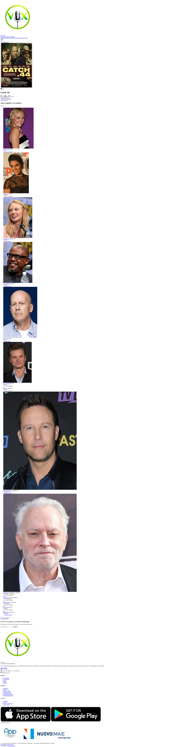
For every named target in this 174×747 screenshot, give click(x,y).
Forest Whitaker (6, 283)
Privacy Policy (7, 744)
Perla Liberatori (7, 241)
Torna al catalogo (6, 617)
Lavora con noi (6, 704)
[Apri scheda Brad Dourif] (40, 591)
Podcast (5, 689)
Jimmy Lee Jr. (6, 388)
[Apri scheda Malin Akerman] (18, 148)
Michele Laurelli (11, 745)
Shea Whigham (6, 383)
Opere (9, 38)
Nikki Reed (5, 194)
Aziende (12, 38)
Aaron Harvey (6, 97)
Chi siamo (22, 38)
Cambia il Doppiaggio (8, 694)
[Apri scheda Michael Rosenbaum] (40, 489)
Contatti (25, 38)
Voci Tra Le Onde (7, 692)
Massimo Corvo (7, 286)
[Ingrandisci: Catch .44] (16, 65)
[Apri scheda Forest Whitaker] (17, 282)
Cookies (2, 744)
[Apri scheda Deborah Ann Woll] (17, 237)
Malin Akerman (6, 149)
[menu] (2, 40)
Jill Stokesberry (6, 602)
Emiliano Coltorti (8, 493)
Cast (7, 38)
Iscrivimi (15, 626)
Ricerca (5, 683)
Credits (11, 744)
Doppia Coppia (6, 690)
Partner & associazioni (8, 703)
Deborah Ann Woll (7, 238)
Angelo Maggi (7, 341)
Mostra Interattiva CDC (8, 695)
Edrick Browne (6, 612)
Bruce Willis (6, 338)
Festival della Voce (7, 693)
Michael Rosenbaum (7, 490)
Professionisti (3, 38)
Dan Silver (5, 607)
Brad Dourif (5, 592)
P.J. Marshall (6, 597)
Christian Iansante (8, 614)
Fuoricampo (17, 38)
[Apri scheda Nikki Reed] (16, 192)
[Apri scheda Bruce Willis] (20, 337)
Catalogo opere (5, 42)
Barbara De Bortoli (8, 151)
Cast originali (6, 679)
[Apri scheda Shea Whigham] (17, 382)
